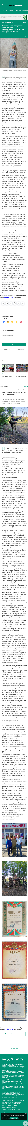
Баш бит (4, 11)
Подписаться (14, 1118)
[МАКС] (21, 1059)
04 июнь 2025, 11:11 (24, 388)
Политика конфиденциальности (9, 1097)
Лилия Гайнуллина (4, 386)
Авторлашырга (7, 349)
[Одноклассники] (10, 303)
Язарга (14, 344)
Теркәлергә (21, 349)
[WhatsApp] (14, 303)
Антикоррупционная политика (9, 1107)
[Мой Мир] (18, 303)
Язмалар (11, 11)
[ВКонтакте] (3, 303)
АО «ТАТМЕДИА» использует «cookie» (10, 1092)
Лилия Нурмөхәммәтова (7, 22)
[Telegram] (7, 303)
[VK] (4, 1059)
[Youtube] (17, 1059)
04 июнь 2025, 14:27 (6, 36)
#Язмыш (24, 22)
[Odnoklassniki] (12, 1059)
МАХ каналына (8, 297)
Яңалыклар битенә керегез (12, 1033)
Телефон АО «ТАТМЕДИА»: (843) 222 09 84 (11, 1109)
